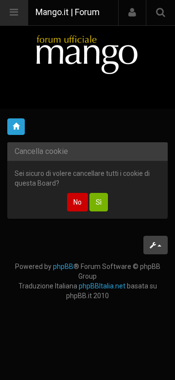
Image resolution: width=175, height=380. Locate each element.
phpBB (63, 266)
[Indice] (87, 54)
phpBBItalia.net (102, 286)
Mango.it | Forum (67, 12)
